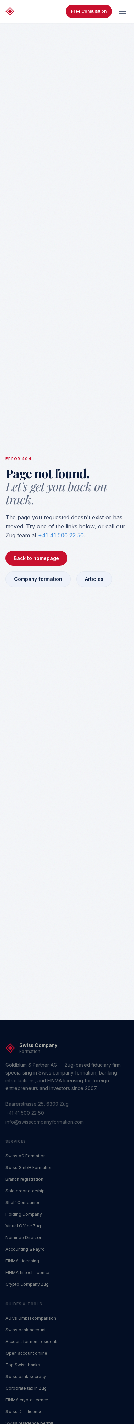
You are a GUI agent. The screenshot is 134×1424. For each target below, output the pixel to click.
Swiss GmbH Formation (29, 1167)
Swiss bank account (25, 1329)
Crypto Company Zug (27, 1284)
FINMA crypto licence (26, 1399)
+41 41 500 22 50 (61, 535)
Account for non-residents (32, 1341)
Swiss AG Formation (25, 1155)
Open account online (26, 1353)
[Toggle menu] (122, 11)
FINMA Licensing (22, 1260)
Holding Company (23, 1214)
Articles (94, 579)
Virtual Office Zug (23, 1225)
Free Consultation (89, 11)
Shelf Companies (23, 1202)
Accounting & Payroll (26, 1249)
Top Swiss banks (22, 1364)
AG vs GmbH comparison (30, 1318)
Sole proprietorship (25, 1190)
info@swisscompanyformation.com (44, 1122)
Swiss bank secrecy (25, 1376)
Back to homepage (36, 558)
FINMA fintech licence (27, 1272)
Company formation (38, 579)
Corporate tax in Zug (26, 1388)
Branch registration (24, 1179)
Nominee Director (23, 1237)
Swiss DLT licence (24, 1411)
